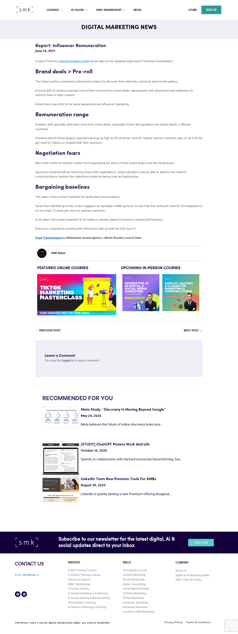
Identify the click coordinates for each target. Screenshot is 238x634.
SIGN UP (211, 9)
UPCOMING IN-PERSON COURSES (150, 268)
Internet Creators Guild (74, 61)
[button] (41, 295)
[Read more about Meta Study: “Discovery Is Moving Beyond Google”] (61, 417)
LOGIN (193, 9)
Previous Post (48, 330)
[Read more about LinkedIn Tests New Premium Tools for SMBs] (61, 489)
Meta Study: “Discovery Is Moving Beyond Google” (123, 410)
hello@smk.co (30, 575)
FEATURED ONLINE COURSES (62, 268)
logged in (68, 360)
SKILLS (127, 562)
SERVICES (74, 562)
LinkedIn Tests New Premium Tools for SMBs (118, 479)
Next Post (193, 330)
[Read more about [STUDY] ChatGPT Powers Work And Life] (61, 459)
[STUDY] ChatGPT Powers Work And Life (115, 444)
